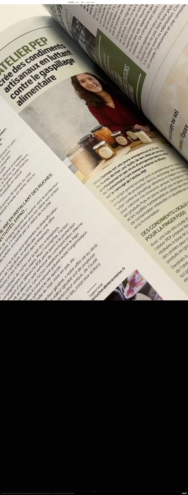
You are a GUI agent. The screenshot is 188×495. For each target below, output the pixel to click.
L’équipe (87, 2)
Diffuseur (82, 2)
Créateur (77, 2)
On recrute (92, 2)
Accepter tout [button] (184, 493)
